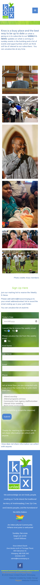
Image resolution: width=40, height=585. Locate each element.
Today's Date (7, 317)
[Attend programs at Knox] (20, 399)
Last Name (7, 354)
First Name (7, 346)
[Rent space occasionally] (20, 406)
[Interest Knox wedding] (20, 403)
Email (4, 364)
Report (18, 580)
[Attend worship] (20, 396)
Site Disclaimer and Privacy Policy (17, 572)
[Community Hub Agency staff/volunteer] (20, 401)
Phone (5, 375)
